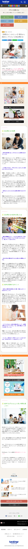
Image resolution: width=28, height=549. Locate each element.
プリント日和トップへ (14, 505)
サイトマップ (19, 536)
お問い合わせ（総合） (11, 536)
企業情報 (24, 529)
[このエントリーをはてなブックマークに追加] (20, 40)
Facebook (9, 516)
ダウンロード (17, 529)
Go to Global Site (22, 521)
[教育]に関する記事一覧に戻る (14, 501)
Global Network (22, 524)
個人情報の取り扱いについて (18, 533)
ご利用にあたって (7, 533)
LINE (21, 516)
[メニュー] (24, 2)
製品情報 (3, 529)
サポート (10, 529)
